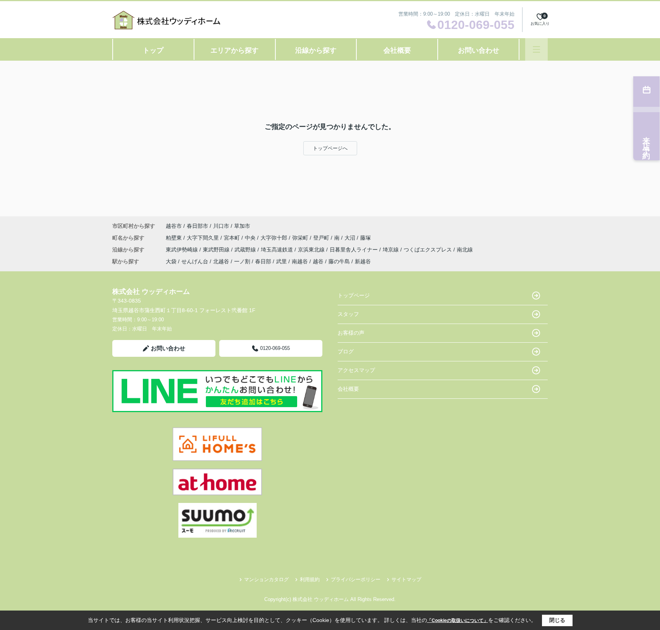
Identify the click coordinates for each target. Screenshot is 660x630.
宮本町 (232, 238)
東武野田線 (217, 250)
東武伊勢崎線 (182, 250)
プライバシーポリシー (355, 579)
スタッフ (348, 314)
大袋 (171, 261)
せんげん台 (194, 261)
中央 (251, 238)
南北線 (465, 250)
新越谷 (363, 261)
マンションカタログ (266, 579)
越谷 (318, 261)
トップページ (354, 295)
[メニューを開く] (536, 49)
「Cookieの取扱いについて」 (457, 620)
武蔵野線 (246, 250)
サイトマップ (406, 579)
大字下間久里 (203, 238)
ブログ (346, 351)
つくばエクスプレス (428, 250)
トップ (153, 50)
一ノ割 (242, 261)
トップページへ (330, 148)
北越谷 (221, 261)
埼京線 (391, 250)
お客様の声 (351, 333)
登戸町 (322, 238)
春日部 (263, 261)
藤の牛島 (339, 261)
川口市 (221, 226)
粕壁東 (174, 238)
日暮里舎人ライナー (354, 250)
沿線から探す (315, 50)
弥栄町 (301, 238)
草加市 (242, 226)
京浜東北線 (312, 250)
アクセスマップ (356, 370)
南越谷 (300, 261)
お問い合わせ (478, 50)
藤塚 (365, 238)
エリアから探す (234, 50)
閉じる (557, 620)
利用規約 (310, 579)
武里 (281, 261)
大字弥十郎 (274, 238)
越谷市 (174, 226)
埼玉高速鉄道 (277, 250)
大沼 (351, 238)
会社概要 (397, 50)
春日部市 (197, 226)
